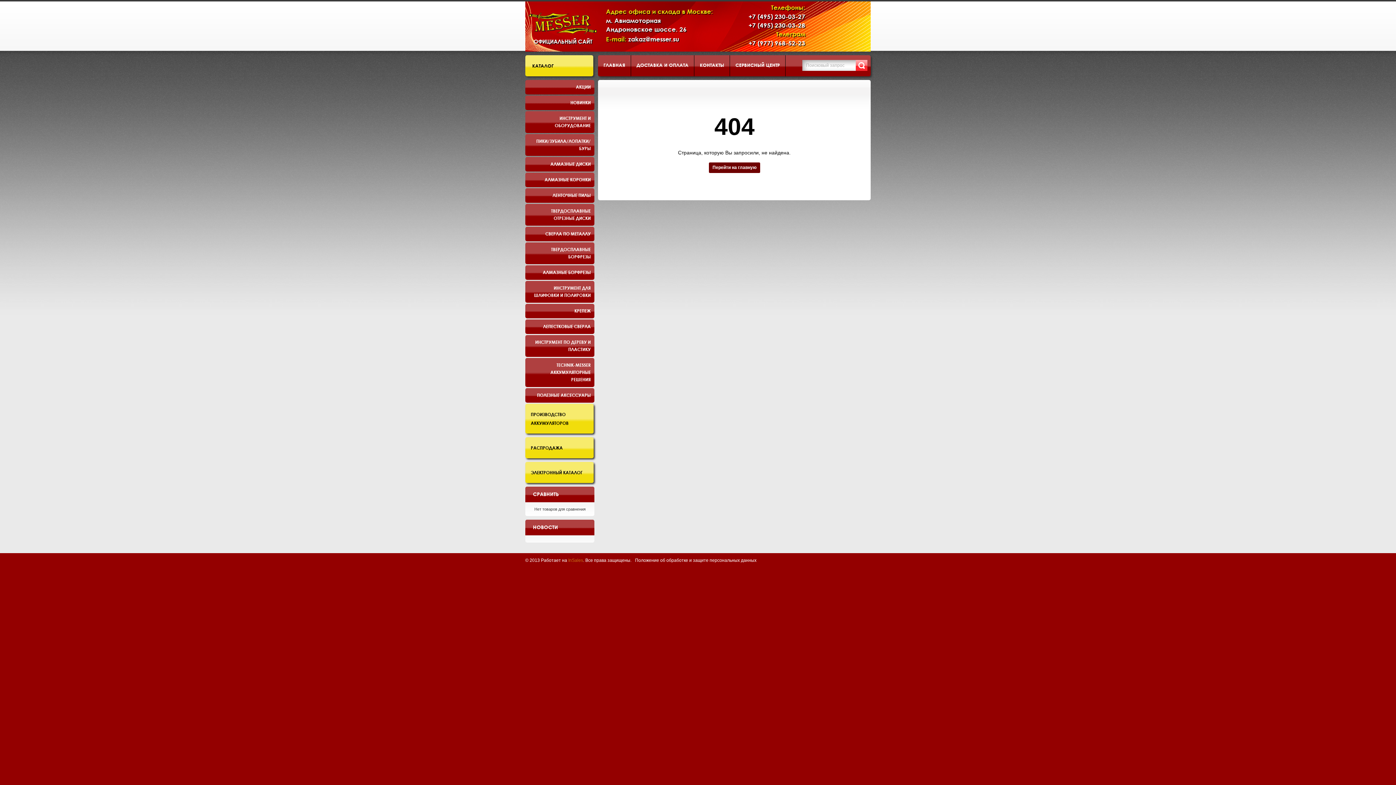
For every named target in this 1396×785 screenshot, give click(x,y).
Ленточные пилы (572, 195)
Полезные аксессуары (564, 395)
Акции (583, 87)
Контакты (712, 65)
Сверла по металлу (568, 234)
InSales (575, 560)
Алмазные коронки (568, 179)
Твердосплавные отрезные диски (571, 214)
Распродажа (547, 448)
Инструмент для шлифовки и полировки (562, 291)
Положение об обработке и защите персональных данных (696, 560)
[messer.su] (563, 23)
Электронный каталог (557, 472)
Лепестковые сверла (567, 326)
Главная (614, 65)
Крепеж (582, 311)
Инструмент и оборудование (573, 121)
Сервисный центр (757, 65)
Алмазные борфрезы (567, 272)
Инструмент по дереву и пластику (563, 345)
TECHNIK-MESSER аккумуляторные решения (570, 372)
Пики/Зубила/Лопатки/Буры (563, 144)
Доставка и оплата (663, 65)
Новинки (580, 102)
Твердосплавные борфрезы (571, 252)
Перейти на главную (735, 167)
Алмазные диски (570, 164)
